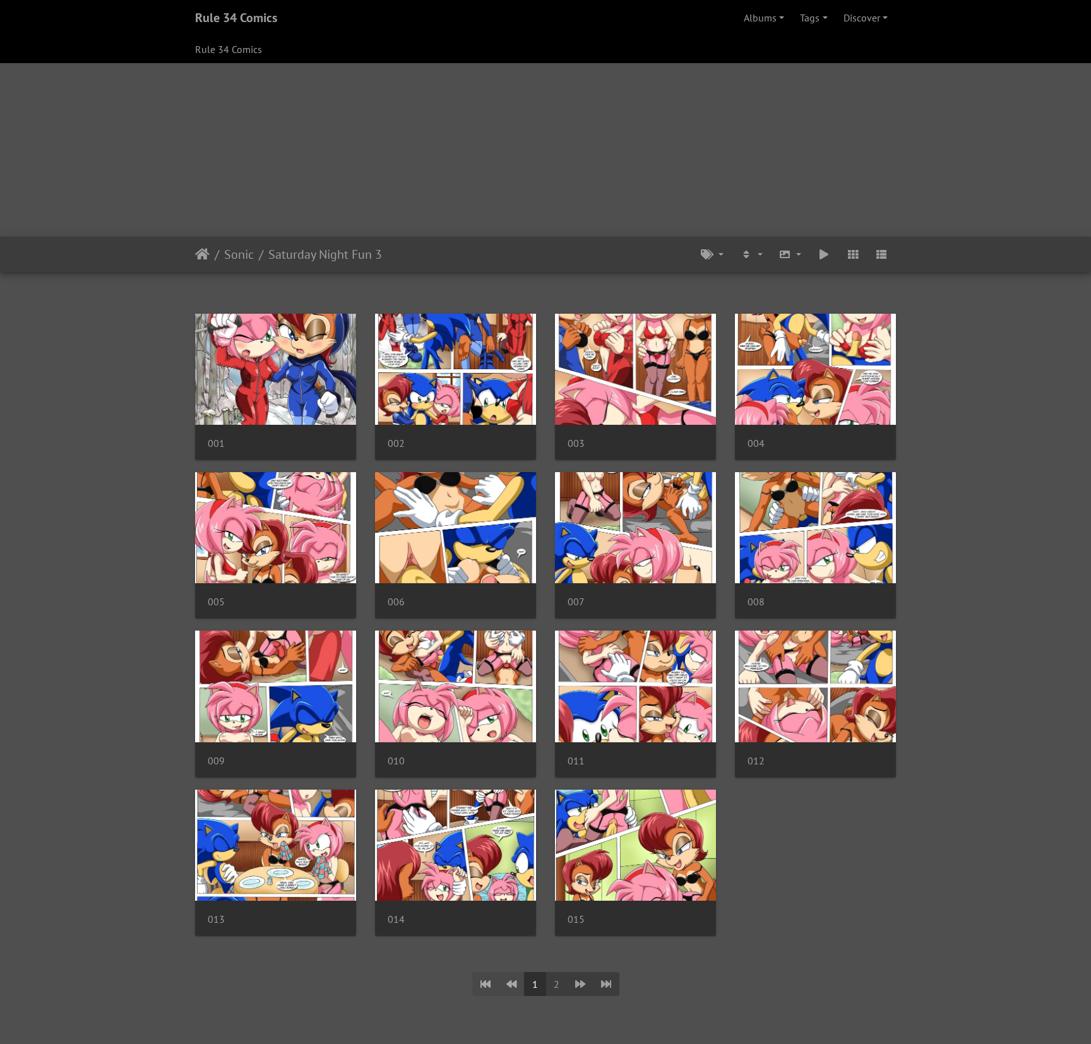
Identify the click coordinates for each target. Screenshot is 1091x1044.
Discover (862, 17)
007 (576, 602)
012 (756, 761)
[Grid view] (852, 254)
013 (216, 919)
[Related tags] (712, 254)
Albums (760, 17)
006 (396, 602)
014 (396, 919)
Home (202, 254)
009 (216, 761)
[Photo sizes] (790, 254)
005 (216, 602)
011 (576, 761)
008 (756, 602)
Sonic (239, 254)
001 (216, 443)
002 (396, 443)
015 (576, 919)
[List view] (881, 254)
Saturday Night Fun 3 (325, 254)
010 (396, 761)
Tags (810, 17)
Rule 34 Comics (236, 17)
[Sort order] (751, 254)
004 (756, 443)
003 (576, 443)
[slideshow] (823, 254)
